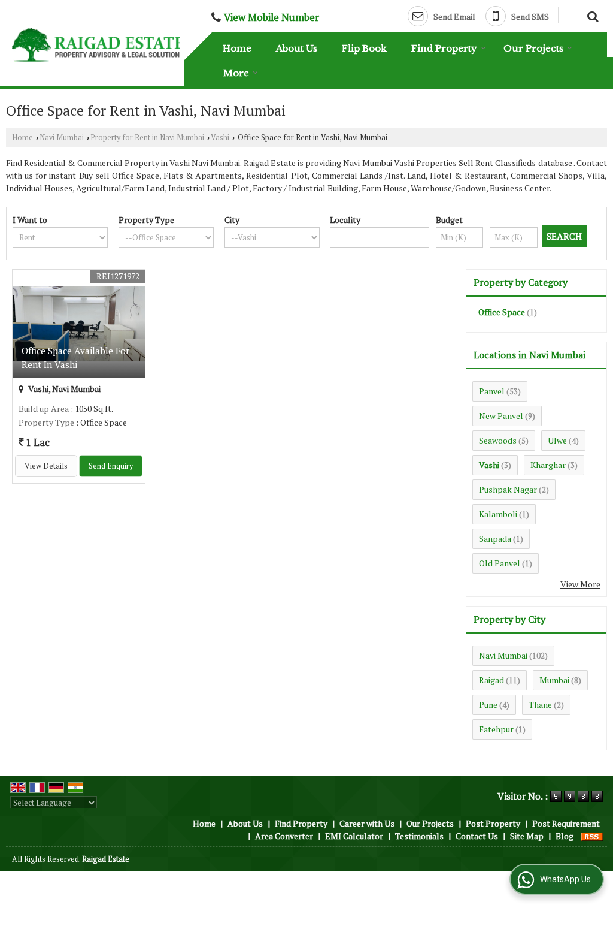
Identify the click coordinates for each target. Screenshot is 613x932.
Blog (564, 835)
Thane (540, 704)
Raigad (491, 680)
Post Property (493, 823)
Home (237, 48)
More (236, 73)
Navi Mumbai (62, 137)
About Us (296, 48)
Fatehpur (496, 729)
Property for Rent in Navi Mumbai (147, 137)
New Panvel (501, 415)
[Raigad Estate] (98, 44)
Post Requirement (566, 823)
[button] (271, 17)
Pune (488, 704)
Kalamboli (498, 514)
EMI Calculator (354, 835)
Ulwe (557, 440)
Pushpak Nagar (508, 489)
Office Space (501, 312)
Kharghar (548, 464)
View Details (46, 466)
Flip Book (364, 48)
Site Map (527, 835)
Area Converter (284, 835)
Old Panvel (499, 563)
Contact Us (477, 835)
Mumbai (554, 680)
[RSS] (592, 835)
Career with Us (366, 823)
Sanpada (495, 538)
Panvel (492, 391)
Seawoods (498, 440)
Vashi (220, 137)
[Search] (591, 15)
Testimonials (419, 835)
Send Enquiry (111, 466)
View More (580, 584)
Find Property (444, 48)
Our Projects (533, 48)
